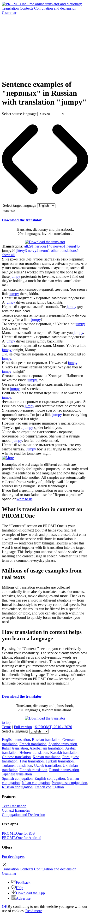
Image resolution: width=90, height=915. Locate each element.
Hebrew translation (33, 752)
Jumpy (31, 449)
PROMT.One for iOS (18, 833)
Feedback (23, 882)
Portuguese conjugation (69, 783)
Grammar (9, 13)
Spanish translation (62, 744)
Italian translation (15, 748)
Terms (6, 727)
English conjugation (50, 778)
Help (19, 888)
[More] (8, 458)
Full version (23, 727)
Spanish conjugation (17, 778)
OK (5, 906)
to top (6, 722)
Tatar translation (31, 761)
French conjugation (49, 787)
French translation (33, 744)
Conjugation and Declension (23, 815)
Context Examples (16, 810)
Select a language (15, 731)
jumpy (15, 276)
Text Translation (14, 806)
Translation (10, 8)
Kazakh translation (64, 752)
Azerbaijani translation (47, 748)
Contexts (26, 8)
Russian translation (46, 740)
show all (8, 255)
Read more (33, 911)
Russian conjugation (17, 787)
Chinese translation (16, 757)
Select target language (19, 205)
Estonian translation (64, 770)
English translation (16, 740)
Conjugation (55, 8)
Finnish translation (33, 770)
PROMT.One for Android (21, 838)
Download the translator (22, 220)
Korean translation (46, 757)
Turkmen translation (17, 765)
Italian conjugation (36, 783)
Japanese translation (17, 774)
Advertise (23, 898)
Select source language (19, 114)
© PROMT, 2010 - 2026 (53, 727)
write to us (24, 499)
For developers (13, 857)
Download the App (30, 893)
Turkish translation (60, 761)
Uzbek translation (47, 765)
